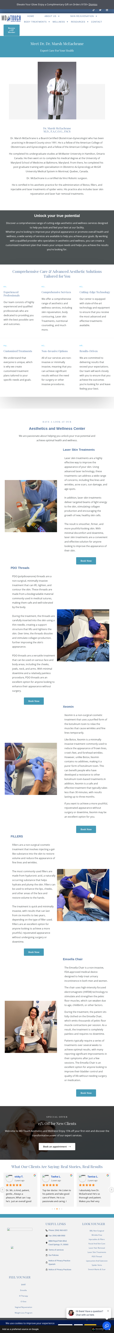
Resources (78, 22)
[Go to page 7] (61, 1208)
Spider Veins (97, 1265)
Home (30, 16)
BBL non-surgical (97, 1230)
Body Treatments (35, 22)
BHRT (23, 1284)
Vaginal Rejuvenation (23, 1307)
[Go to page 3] (52, 1208)
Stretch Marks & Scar (97, 1269)
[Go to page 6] (59, 1208)
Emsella (23, 1290)
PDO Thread (97, 1256)
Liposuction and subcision (96, 1261)
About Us (50, 16)
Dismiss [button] (93, 4)
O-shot (23, 1301)
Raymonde (21, 1176)
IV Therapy (23, 1296)
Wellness (59, 22)
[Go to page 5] (57, 1208)
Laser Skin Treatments (97, 1252)
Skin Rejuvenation (82, 16)
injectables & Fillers (97, 1239)
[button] (57, 1329)
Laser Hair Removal (97, 1248)
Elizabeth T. (58, 1176)
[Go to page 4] (54, 1208)
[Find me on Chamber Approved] (12, 1247)
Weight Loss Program (23, 1313)
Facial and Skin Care (96, 1243)
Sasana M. (94, 1176)
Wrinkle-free (97, 1235)
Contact (96, 22)
